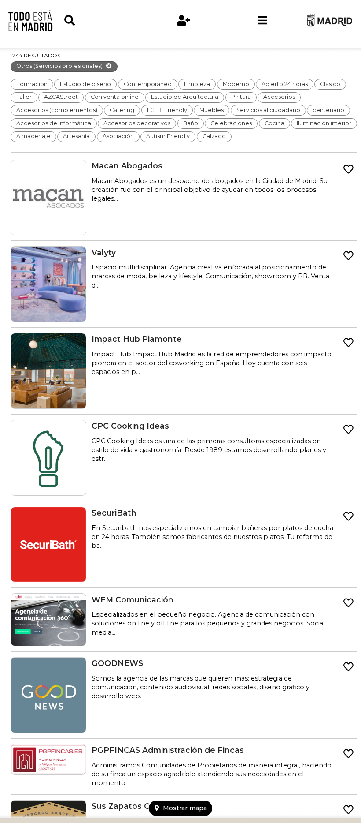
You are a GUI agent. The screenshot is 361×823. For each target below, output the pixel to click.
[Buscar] (103, 20)
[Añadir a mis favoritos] (348, 169)
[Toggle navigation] (263, 20)
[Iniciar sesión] (184, 20)
